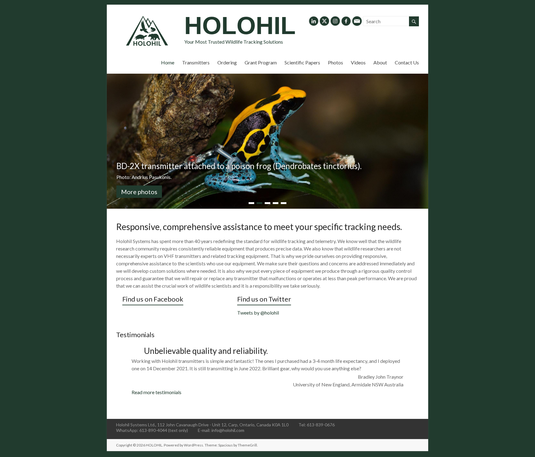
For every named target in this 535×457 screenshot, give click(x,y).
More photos (139, 191)
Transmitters (196, 62)
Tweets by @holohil (258, 313)
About (380, 62)
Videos (358, 62)
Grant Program (261, 62)
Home (167, 62)
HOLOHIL (240, 25)
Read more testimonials (156, 392)
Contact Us (407, 62)
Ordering (227, 62)
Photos (335, 62)
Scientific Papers (302, 62)
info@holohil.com (227, 430)
